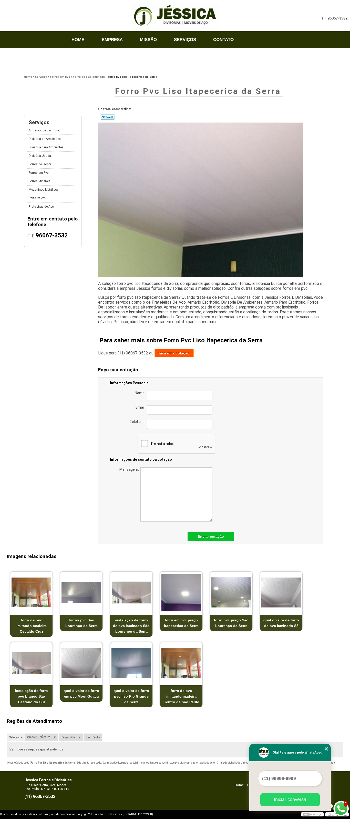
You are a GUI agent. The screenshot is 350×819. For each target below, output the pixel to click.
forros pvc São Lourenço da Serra (81, 623)
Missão (148, 39)
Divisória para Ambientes (46, 147)
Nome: (141, 393)
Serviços (185, 39)
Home (77, 39)
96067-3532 (337, 18)
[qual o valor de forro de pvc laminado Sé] (281, 592)
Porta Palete (37, 198)
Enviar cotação (211, 536)
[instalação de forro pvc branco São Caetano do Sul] (31, 663)
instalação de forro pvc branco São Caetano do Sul (31, 696)
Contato (223, 39)
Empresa (112, 39)
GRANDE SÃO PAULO (41, 737)
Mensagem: (129, 469)
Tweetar (108, 117)
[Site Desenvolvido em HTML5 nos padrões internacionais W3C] (312, 814)
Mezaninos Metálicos (44, 189)
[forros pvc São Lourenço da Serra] (81, 592)
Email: (141, 407)
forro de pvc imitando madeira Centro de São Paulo (181, 696)
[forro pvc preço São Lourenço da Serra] (231, 592)
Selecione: (16, 737)
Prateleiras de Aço (41, 206)
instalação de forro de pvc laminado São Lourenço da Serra (131, 625)
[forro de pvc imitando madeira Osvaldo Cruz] (31, 592)
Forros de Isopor (40, 164)
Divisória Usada (40, 156)
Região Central (71, 737)
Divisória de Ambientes (45, 139)
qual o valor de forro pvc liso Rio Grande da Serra (131, 696)
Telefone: (138, 422)
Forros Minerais (39, 181)
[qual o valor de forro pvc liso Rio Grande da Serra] (131, 663)
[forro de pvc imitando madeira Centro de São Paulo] (181, 663)
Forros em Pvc (38, 173)
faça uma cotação (174, 353)
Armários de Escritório (44, 130)
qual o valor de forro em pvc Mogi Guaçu (81, 693)
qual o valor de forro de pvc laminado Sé (281, 623)
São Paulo (93, 737)
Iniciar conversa (290, 799)
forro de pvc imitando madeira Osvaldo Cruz (31, 625)
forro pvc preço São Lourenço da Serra (231, 623)
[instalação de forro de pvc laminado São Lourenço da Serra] (131, 592)
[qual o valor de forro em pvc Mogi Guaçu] (81, 663)
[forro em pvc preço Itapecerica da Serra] (181, 592)
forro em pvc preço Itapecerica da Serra (181, 623)
